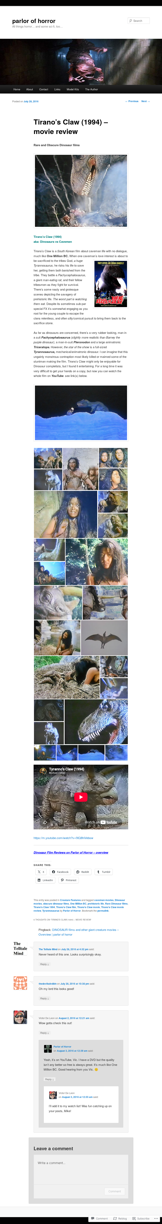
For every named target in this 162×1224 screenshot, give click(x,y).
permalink (103, 910)
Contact (43, 89)
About (29, 89)
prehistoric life (96, 903)
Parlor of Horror (72, 910)
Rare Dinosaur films (116, 903)
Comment (114, 1191)
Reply (44, 964)
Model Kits (73, 89)
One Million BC (78, 903)
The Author (91, 89)
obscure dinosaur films (56, 903)
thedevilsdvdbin (48, 983)
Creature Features (70, 900)
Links (57, 89)
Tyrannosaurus (50, 910)
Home (16, 89)
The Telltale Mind (48, 949)
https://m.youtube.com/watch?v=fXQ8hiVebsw (63, 838)
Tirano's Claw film (66, 907)
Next (145, 101)
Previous (131, 101)
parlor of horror (34, 20)
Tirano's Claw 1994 (44, 907)
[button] (48, 458)
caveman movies (104, 900)
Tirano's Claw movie (88, 907)
